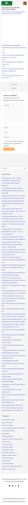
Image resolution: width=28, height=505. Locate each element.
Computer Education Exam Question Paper (13, 428)
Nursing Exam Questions (8, 452)
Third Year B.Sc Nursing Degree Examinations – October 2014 (13, 62)
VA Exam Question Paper (8, 469)
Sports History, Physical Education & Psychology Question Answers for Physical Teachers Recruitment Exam (13, 280)
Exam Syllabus (6, 433)
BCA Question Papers (7, 425)
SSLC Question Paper (7, 463)
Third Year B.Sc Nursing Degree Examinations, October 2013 (12, 76)
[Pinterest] (15, 486)
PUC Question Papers (7, 458)
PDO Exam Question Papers (9, 455)
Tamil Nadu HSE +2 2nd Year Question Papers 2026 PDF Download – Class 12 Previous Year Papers (12, 231)
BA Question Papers (7, 422)
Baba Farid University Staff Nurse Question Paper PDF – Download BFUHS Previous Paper (13, 267)
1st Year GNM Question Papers (10, 361)
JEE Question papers (7, 447)
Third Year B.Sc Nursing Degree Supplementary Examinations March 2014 (13, 69)
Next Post (14, 88)
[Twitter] (12, 486)
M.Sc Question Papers (8, 449)
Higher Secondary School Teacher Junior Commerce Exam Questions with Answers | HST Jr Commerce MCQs (13, 298)
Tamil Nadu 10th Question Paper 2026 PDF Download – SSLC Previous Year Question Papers (13, 224)
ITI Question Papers (7, 444)
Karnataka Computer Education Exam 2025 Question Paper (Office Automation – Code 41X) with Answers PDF (13, 252)
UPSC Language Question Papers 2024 (12, 405)
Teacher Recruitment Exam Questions (12, 466)
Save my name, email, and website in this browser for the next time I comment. (13, 144)
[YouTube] (18, 486)
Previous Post (14, 84)
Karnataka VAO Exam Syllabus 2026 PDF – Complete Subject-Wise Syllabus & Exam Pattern (13, 203)
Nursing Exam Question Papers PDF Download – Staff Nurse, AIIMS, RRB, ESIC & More (13, 260)
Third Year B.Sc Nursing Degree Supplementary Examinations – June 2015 (13, 55)
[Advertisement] (14, 30)
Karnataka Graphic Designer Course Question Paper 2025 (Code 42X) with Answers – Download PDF (12, 244)
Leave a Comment (7, 12)
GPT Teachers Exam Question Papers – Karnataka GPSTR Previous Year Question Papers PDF (13, 190)
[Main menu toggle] (25, 3)
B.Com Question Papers (8, 419)
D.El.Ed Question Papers (8, 430)
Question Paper (10, 13)
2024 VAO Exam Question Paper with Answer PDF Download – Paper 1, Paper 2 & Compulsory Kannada (13, 211)
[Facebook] (9, 486)
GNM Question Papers (8, 436)
